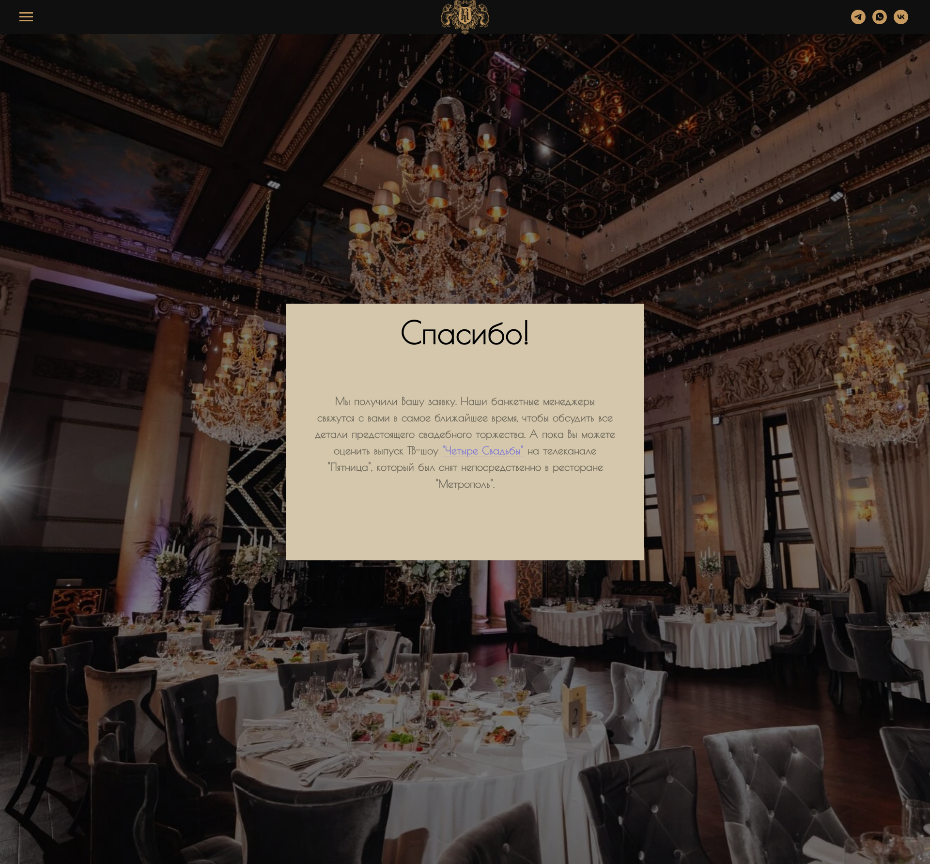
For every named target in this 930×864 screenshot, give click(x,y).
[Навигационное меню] (26, 17)
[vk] (901, 21)
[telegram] (858, 21)
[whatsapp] (879, 21)
